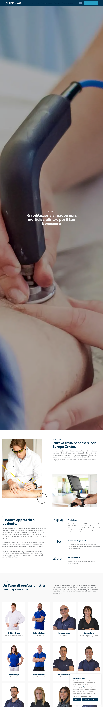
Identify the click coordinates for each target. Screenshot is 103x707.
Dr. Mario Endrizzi (14, 633)
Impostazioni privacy (78, 686)
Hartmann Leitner (39, 674)
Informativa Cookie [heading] (79, 678)
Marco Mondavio (64, 674)
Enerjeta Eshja (14, 674)
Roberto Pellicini (39, 633)
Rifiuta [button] (77, 699)
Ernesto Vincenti (64, 633)
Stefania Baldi (89, 633)
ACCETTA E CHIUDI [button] (90, 699)
